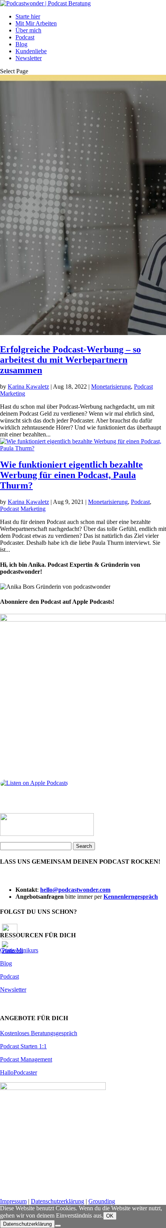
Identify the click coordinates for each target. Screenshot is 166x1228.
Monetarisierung (111, 386)
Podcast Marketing (23, 508)
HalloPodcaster (18, 1072)
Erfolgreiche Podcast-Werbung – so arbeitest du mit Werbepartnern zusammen (70, 359)
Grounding (101, 1201)
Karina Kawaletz (28, 386)
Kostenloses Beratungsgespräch (38, 1033)
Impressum (13, 1201)
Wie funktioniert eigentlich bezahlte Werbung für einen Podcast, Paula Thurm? (71, 475)
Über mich (28, 30)
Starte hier (27, 16)
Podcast (24, 37)
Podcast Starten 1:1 (23, 1046)
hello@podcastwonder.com (75, 889)
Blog (21, 44)
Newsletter (28, 58)
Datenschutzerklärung (57, 1201)
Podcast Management (26, 1059)
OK (109, 1216)
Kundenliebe (31, 51)
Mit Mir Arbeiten (36, 23)
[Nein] (58, 1226)
